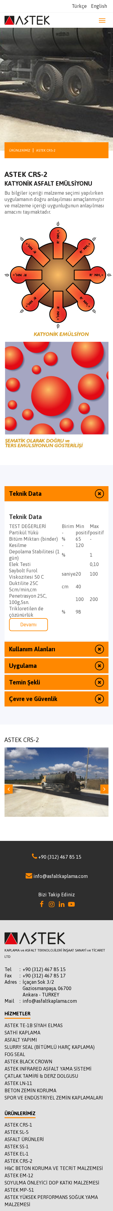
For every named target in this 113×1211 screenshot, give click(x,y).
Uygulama (23, 665)
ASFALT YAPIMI (21, 1040)
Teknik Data (25, 493)
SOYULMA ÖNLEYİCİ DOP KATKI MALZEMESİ (52, 1182)
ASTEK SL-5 (17, 1132)
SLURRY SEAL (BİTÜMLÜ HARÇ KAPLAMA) (50, 1047)
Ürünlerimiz (19, 150)
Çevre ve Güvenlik (33, 698)
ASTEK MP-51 (19, 1190)
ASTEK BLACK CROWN (28, 1061)
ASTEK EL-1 (17, 1153)
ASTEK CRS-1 (18, 1125)
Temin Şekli (24, 682)
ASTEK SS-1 (17, 1146)
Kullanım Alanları (32, 649)
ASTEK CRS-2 (19, 1161)
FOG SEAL (15, 1054)
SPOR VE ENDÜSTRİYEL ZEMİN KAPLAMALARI (54, 1097)
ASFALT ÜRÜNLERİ (24, 1139)
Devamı (28, 624)
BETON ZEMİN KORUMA (30, 1090)
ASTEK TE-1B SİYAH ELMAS (34, 1025)
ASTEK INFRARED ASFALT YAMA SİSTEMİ (48, 1068)
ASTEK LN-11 (18, 1083)
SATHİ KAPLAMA (22, 1032)
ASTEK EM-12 (19, 1175)
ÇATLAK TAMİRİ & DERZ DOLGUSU (41, 1076)
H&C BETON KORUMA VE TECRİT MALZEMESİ (54, 1168)
